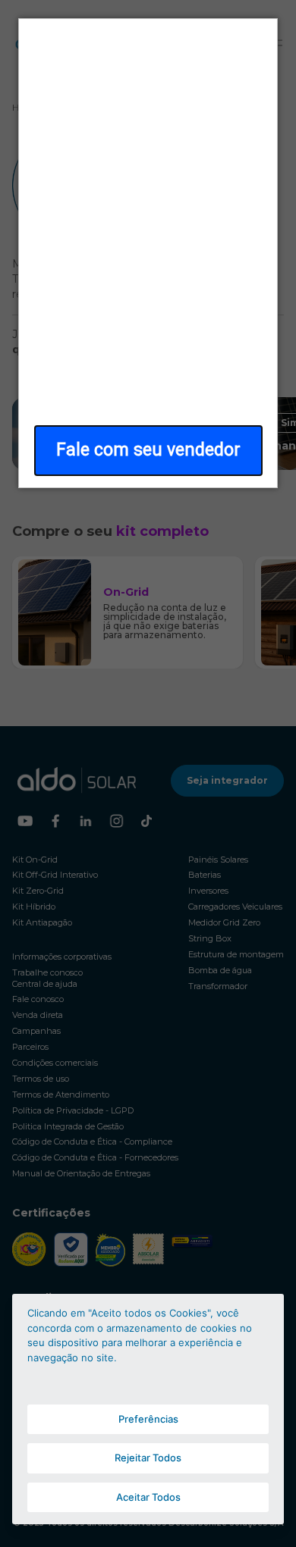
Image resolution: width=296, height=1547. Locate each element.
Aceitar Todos (148, 1497)
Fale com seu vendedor (148, 450)
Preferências (148, 1419)
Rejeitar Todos (148, 1457)
